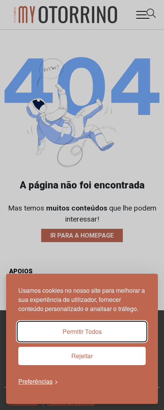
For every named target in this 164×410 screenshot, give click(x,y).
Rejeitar (82, 355)
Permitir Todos (82, 331)
